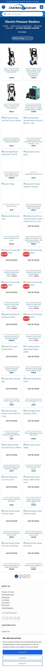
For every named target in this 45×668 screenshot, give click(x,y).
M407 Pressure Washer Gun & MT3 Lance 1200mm (11, 141)
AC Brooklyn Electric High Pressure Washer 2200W (33, 369)
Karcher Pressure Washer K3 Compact (33, 566)
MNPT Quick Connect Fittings (33, 468)
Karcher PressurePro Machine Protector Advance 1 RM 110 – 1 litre (33, 141)
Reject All (22, 663)
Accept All (22, 652)
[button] (3, 7)
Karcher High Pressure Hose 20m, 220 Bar (33, 434)
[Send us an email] (15, 618)
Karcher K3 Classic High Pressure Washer (33, 305)
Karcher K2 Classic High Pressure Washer (33, 337)
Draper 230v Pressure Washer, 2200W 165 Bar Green (33, 501)
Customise (22, 658)
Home (5, 26)
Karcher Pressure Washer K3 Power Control (11, 534)
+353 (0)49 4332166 (9, 613)
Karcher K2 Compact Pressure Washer (11, 369)
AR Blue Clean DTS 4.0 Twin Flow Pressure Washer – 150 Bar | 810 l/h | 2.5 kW (33, 240)
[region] (22, 651)
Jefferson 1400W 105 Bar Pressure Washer (11, 71)
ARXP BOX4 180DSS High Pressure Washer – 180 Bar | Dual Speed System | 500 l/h (33, 107)
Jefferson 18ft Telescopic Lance (11, 239)
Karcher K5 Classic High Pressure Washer (11, 273)
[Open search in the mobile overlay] (22, 14)
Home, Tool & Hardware (21, 26)
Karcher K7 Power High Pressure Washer (11, 305)
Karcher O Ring (11, 206)
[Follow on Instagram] (7, 618)
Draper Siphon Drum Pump (33, 174)
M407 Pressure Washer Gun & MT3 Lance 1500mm (11, 468)
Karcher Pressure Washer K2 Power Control (33, 534)
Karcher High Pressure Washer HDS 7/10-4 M (11, 175)
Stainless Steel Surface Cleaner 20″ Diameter (33, 207)
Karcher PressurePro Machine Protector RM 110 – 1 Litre (11, 435)
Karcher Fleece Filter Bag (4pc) (11, 402)
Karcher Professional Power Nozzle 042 (11, 500)
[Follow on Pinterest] (18, 618)
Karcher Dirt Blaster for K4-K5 (33, 402)
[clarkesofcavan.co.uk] (22, 7)
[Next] (28, 576)
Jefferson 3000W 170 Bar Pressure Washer (11, 107)
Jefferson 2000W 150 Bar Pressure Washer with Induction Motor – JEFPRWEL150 (33, 72)
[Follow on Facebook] (3, 618)
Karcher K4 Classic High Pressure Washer (33, 273)
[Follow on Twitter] (11, 618)
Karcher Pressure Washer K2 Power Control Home (11, 566)
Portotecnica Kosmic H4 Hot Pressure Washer (11, 337)
